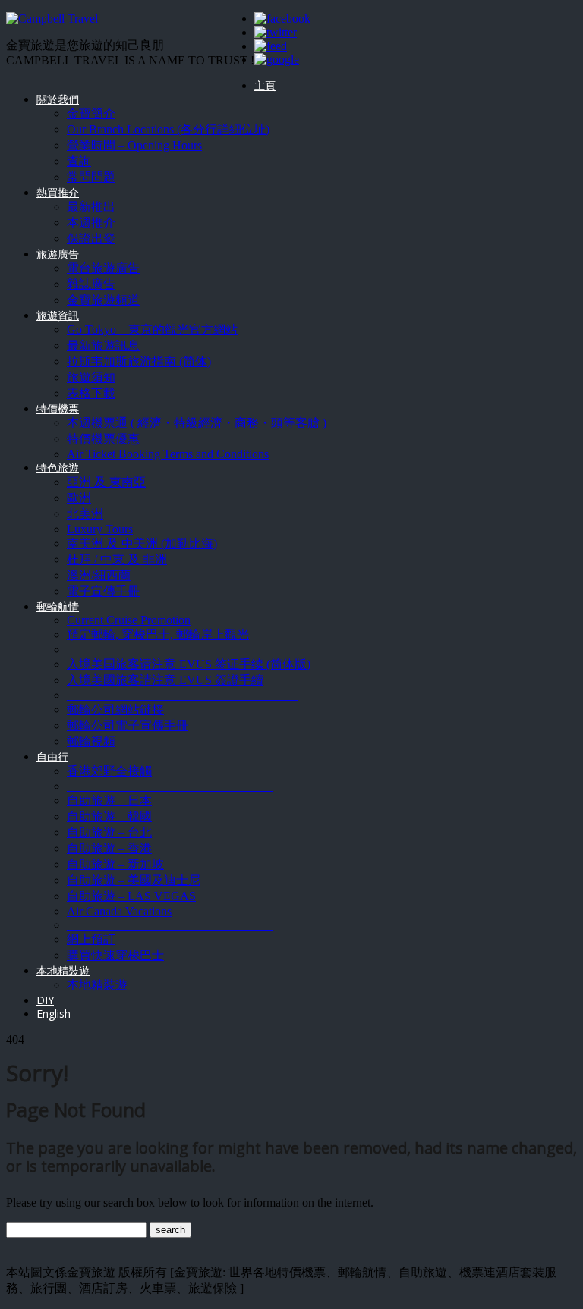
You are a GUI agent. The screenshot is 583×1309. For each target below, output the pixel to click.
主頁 (265, 85)
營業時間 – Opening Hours (134, 145)
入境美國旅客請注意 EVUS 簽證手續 (165, 679)
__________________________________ (170, 786)
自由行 (52, 756)
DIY (45, 1000)
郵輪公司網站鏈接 (115, 709)
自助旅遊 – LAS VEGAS (131, 896)
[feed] (270, 45)
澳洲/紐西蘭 (99, 575)
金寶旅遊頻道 (103, 300)
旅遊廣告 (57, 253)
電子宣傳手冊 (103, 591)
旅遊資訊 (57, 315)
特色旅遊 (57, 467)
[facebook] (282, 18)
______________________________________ (182, 649)
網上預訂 (91, 939)
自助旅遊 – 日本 (109, 800)
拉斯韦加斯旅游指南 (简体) (139, 361)
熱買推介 (57, 192)
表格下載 (91, 393)
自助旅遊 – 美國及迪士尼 (133, 880)
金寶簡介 (91, 113)
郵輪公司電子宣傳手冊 (127, 725)
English (53, 1013)
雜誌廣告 (91, 284)
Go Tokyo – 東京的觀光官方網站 (152, 329)
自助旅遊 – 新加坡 (115, 864)
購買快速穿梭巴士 (115, 955)
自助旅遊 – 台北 (109, 832)
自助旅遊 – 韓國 (109, 816)
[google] (276, 59)
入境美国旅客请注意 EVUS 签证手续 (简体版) (188, 664)
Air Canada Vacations (119, 911)
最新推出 (91, 206)
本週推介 (91, 222)
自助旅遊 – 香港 (109, 848)
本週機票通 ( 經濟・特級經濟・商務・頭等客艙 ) (196, 422)
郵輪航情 (57, 606)
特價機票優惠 (103, 438)
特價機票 (57, 408)
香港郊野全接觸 (109, 770)
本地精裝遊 (63, 970)
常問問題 (91, 177)
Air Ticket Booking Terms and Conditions (168, 453)
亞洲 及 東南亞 (106, 482)
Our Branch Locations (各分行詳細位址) (168, 129)
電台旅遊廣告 (103, 268)
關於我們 (57, 99)
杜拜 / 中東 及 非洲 (117, 559)
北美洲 (85, 513)
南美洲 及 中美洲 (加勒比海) (142, 543)
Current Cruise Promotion (129, 620)
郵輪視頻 (91, 741)
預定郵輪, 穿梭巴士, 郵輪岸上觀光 (158, 634)
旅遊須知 (91, 377)
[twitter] (275, 32)
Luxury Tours (100, 529)
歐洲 (79, 497)
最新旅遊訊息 (103, 345)
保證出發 (91, 238)
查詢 (79, 161)
